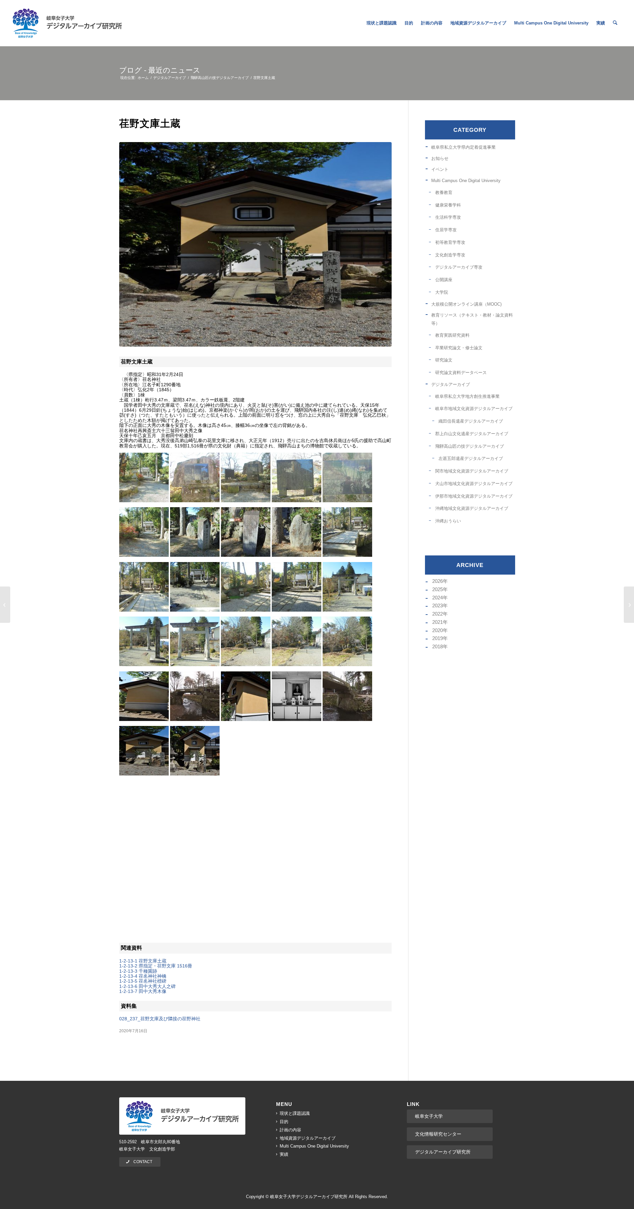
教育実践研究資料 (452, 335)
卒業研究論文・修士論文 (458, 347)
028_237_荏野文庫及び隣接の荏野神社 (159, 1018)
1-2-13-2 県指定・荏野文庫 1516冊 (155, 965)
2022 (437, 614)
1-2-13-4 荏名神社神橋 (142, 976)
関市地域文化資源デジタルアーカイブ (471, 471)
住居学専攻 (446, 229)
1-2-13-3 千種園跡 (138, 971)
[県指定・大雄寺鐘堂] (5, 604)
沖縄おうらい (448, 520)
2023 (437, 605)
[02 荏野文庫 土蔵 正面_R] (255, 244)
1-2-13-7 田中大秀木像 (142, 991)
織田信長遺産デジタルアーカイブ (471, 421)
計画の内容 (290, 1129)
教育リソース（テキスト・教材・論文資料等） (472, 319)
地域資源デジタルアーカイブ (307, 1138)
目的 (284, 1121)
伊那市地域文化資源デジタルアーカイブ (473, 496)
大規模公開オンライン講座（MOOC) (466, 304)
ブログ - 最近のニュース (159, 70)
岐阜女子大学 (429, 1116)
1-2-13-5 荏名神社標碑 (142, 981)
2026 (437, 581)
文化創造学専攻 (450, 254)
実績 (284, 1154)
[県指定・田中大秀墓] (629, 604)
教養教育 (443, 192)
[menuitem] (382, 23)
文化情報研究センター (438, 1134)
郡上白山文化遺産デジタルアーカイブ (471, 433)
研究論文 (443, 360)
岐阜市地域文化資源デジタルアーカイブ (473, 408)
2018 (437, 646)
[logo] (67, 23)
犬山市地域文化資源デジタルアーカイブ (473, 483)
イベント (439, 169)
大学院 (441, 292)
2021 (437, 622)
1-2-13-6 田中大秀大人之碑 (147, 986)
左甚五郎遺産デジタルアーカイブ (471, 458)
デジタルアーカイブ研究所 (443, 1151)
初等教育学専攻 (450, 242)
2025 (437, 589)
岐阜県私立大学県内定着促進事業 (463, 147)
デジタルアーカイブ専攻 (458, 267)
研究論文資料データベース (461, 372)
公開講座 (443, 279)
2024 (437, 597)
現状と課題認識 (295, 1113)
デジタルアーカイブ (450, 384)
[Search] (615, 23)
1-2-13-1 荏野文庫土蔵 (142, 960)
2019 (437, 638)
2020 (437, 630)
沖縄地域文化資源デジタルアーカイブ (471, 508)
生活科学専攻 (448, 217)
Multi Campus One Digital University (466, 180)
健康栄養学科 (448, 205)
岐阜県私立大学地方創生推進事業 (467, 396)
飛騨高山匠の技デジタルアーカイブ (469, 446)
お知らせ (439, 158)
